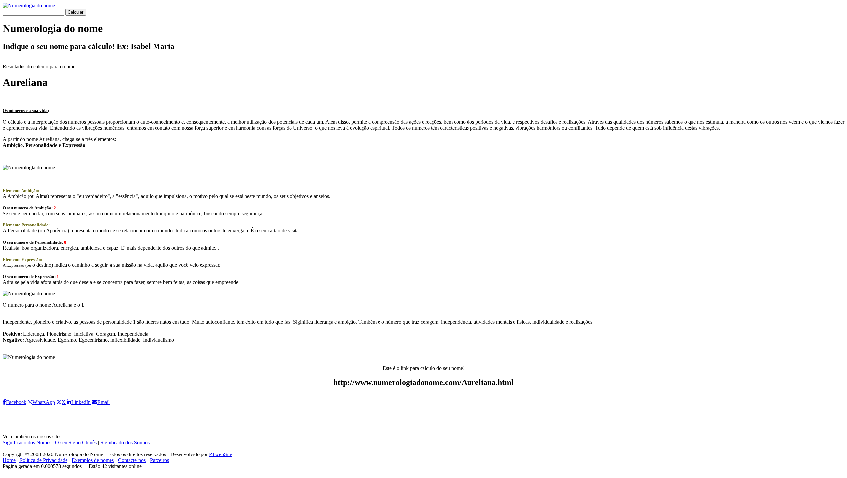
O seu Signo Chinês (76, 442)
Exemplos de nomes (93, 460)
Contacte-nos (132, 460)
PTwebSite (220, 454)
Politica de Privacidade (43, 460)
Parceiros (159, 460)
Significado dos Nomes (27, 442)
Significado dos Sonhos (125, 442)
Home (9, 460)
